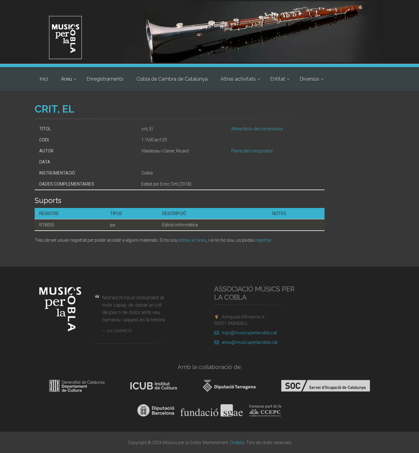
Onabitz (237, 442)
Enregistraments (105, 79)
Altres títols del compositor (257, 128)
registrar (263, 240)
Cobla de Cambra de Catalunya (172, 79)
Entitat (277, 79)
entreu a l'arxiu (192, 240)
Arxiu (66, 79)
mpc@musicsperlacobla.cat (249, 332)
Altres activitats (238, 79)
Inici (44, 79)
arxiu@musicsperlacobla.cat (250, 342)
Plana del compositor (252, 150)
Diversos (309, 79)
